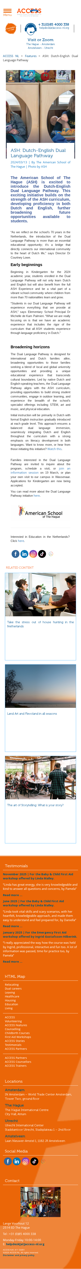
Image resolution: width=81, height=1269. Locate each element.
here (37, 495)
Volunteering (13, 1021)
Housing (10, 1000)
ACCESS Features (16, 1025)
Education (11, 1004)
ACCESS (10, 1017)
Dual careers (13, 988)
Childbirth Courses (17, 1033)
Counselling (12, 1029)
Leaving (10, 992)
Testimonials (13, 1045)
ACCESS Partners (16, 1049)
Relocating (12, 984)
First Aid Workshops (18, 1037)
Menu (8, 13)
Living (9, 1008)
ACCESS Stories (15, 1041)
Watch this (54, 449)
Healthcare (12, 996)
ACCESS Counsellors (18, 1062)
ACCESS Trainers (16, 1066)
